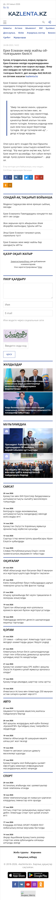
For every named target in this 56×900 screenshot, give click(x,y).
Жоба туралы (20, 852)
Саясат (8, 486)
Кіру (40, 267)
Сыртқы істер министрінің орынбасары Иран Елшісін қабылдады (28, 540)
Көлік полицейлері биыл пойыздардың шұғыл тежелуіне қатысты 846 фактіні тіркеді (28, 584)
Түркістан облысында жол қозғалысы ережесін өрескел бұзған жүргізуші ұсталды (26, 609)
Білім (21, 32)
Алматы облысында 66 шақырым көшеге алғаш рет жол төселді (25, 740)
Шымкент (30, 28)
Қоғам (8, 630)
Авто (7, 701)
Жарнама (36, 852)
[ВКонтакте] (22, 884)
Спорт (7, 776)
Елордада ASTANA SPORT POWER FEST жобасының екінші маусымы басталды (24, 826)
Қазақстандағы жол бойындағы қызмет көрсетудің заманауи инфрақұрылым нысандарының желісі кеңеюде (24, 765)
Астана (18, 28)
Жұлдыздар (20, 37)
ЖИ (41, 28)
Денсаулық (9, 32)
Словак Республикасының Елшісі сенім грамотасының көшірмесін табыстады (24, 552)
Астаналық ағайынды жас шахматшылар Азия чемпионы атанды (25, 787)
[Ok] (41, 884)
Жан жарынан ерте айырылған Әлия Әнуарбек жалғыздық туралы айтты (23, 224)
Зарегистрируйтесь (20, 261)
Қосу (9, 354)
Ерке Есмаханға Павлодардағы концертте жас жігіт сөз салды (27, 215)
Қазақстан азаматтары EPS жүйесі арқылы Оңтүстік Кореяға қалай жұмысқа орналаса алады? (26, 669)
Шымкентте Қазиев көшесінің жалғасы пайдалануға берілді (24, 712)
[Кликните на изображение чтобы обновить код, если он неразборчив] (15, 341)
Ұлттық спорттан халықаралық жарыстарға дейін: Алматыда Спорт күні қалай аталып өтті (26, 813)
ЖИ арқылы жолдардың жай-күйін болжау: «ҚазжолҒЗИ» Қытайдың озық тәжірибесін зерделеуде (26, 726)
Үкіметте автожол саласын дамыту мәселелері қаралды (21, 752)
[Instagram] (34, 884)
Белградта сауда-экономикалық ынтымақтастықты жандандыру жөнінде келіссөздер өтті (25, 514)
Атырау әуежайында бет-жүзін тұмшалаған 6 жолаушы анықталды (27, 596)
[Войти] (50, 22)
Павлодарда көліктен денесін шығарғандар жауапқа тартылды (26, 621)
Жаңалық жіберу (27, 857)
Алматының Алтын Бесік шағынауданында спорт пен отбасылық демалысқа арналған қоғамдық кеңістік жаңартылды (26, 654)
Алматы (7, 28)
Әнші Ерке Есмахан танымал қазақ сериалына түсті (22, 234)
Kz (8, 7)
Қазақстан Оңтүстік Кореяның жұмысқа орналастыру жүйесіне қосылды (24, 527)
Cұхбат (6, 37)
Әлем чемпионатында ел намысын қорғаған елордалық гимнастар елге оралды (27, 799)
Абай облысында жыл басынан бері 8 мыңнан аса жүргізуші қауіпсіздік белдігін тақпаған (28, 572)
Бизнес (52, 32)
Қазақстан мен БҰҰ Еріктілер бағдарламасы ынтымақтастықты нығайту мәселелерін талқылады (26, 499)
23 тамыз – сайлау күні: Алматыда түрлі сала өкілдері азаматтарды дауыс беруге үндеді (27, 641)
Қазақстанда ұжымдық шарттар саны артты (27, 681)
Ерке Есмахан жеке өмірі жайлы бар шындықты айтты (22, 243)
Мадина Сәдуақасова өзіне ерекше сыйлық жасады (26, 205)
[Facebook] (15, 884)
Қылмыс (50, 28)
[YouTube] (28, 884)
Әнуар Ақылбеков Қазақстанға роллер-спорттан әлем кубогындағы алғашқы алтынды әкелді (24, 840)
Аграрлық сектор (36, 32)
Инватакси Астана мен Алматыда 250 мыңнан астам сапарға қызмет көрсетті (28, 693)
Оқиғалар (11, 561)
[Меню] (4, 22)
